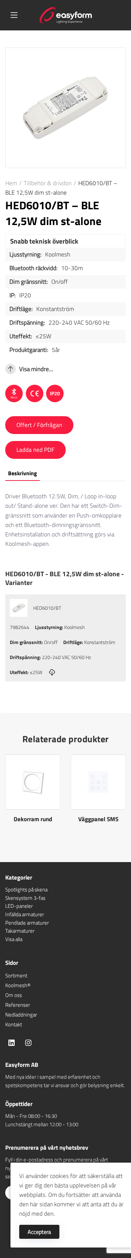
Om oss (13, 995)
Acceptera (39, 1232)
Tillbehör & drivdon (48, 183)
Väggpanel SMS (98, 819)
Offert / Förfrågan (39, 424)
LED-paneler (19, 906)
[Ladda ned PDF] (52, 672)
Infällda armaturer (24, 914)
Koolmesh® (18, 985)
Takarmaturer (20, 931)
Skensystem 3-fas (25, 898)
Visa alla (13, 939)
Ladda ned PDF (35, 449)
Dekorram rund (33, 819)
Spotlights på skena (26, 889)
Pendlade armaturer (27, 923)
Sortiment (16, 975)
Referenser (17, 1005)
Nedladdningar (21, 1015)
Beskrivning (22, 473)
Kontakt (13, 1024)
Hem (11, 183)
